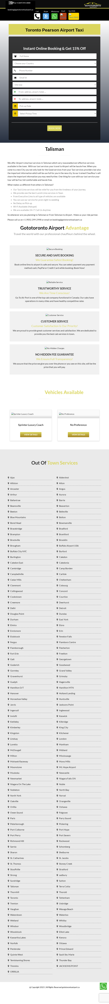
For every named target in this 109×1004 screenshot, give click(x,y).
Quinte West (16, 954)
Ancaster (14, 488)
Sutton (62, 880)
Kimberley (15, 727)
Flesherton (64, 647)
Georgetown (65, 659)
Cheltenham (65, 579)
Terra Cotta (64, 886)
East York (63, 619)
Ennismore (15, 630)
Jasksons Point (66, 704)
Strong (13, 875)
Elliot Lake (64, 931)
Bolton (62, 517)
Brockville (15, 540)
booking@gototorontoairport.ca (20, 10)
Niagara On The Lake (20, 784)
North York (15, 795)
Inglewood (64, 710)
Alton (62, 483)
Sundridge (15, 880)
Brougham (15, 545)
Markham (64, 744)
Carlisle (62, 574)
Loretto (14, 744)
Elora (61, 625)
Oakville (14, 801)
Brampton (15, 534)
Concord (63, 591)
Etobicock (15, 636)
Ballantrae (15, 500)
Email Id (18, 73)
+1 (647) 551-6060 (23, 3)
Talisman (14, 886)
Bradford (63, 528)
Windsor (14, 926)
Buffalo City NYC (18, 551)
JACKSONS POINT (68, 966)
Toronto (14, 897)
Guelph (13, 682)
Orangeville (64, 801)
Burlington (15, 557)
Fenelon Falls (65, 636)
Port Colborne (17, 829)
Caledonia (64, 562)
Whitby (62, 920)
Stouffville (15, 869)
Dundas (63, 613)
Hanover (14, 693)
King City (63, 727)
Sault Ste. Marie (66, 954)
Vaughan (14, 909)
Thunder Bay (65, 960)
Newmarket (16, 778)
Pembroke (15, 948)
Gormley (14, 670)
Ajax (12, 477)
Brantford (64, 534)
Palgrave (63, 812)
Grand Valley (65, 670)
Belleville (63, 511)
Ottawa (63, 943)
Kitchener (64, 733)
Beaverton (64, 505)
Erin (61, 630)
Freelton (63, 653)
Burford (63, 551)
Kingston (14, 733)
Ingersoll (14, 710)
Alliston (14, 483)
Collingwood (16, 591)
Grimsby (63, 676)
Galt (12, 659)
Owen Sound (16, 812)
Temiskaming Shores (20, 960)
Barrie (62, 500)
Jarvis (13, 704)
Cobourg (63, 585)
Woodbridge (65, 926)
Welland (14, 920)
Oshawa (63, 807)
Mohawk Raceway (19, 761)
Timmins (14, 966)
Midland (63, 750)
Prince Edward (66, 948)
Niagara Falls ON (67, 778)
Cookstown (16, 596)
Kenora (62, 937)
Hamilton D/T (17, 687)
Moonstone (16, 767)
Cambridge (15, 568)
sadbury (63, 875)
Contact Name (21, 52)
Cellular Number (22, 66)
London (63, 738)
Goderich (14, 665)
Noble (62, 784)
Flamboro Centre (67, 642)
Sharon (13, 852)
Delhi (12, 608)
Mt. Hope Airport (67, 767)
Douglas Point (17, 613)
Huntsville (64, 699)
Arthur (13, 494)
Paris (12, 818)
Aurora (62, 494)
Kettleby (14, 721)
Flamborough (16, 647)
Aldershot (64, 477)
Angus (62, 488)
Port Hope (64, 829)
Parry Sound (65, 818)
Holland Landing (67, 693)
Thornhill (14, 892)
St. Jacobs (64, 858)
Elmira (13, 625)
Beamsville (15, 505)
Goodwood (64, 665)
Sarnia (13, 846)
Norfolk (14, 943)
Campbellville (17, 574)
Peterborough (17, 824)
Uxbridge (63, 903)
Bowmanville (65, 523)
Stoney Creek (65, 863)
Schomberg (64, 846)
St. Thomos (15, 863)
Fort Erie (14, 653)
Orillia (13, 807)
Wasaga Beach (66, 909)
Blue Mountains (18, 517)
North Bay (64, 789)
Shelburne (64, 852)
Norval (62, 795)
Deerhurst (64, 602)
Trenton (14, 903)
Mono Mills (64, 761)
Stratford (63, 869)
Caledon (63, 557)
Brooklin (63, 540)
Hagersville (64, 682)
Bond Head (15, 523)
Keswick (63, 716)
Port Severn (65, 835)
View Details (30, 434)
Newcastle (64, 772)
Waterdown (16, 914)
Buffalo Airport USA (69, 545)
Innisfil (13, 716)
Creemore (15, 602)
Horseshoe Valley (18, 699)
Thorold (63, 892)
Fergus (13, 642)
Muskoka (14, 772)
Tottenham (64, 897)
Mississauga (65, 755)
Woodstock (16, 931)
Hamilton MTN (66, 687)
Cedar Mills (15, 579)
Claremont (15, 585)
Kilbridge (63, 721)
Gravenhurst (16, 676)
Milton (13, 755)
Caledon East (16, 562)
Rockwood (64, 841)
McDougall (15, 750)
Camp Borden (66, 568)
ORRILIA (14, 971)
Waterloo (63, 914)
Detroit (62, 608)
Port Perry (15, 835)
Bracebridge (16, 528)
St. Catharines (17, 858)
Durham (14, 619)
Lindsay (14, 738)
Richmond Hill (17, 841)
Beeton (13, 511)
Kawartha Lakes (18, 937)
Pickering (63, 824)
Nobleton (15, 789)
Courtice (63, 596)
